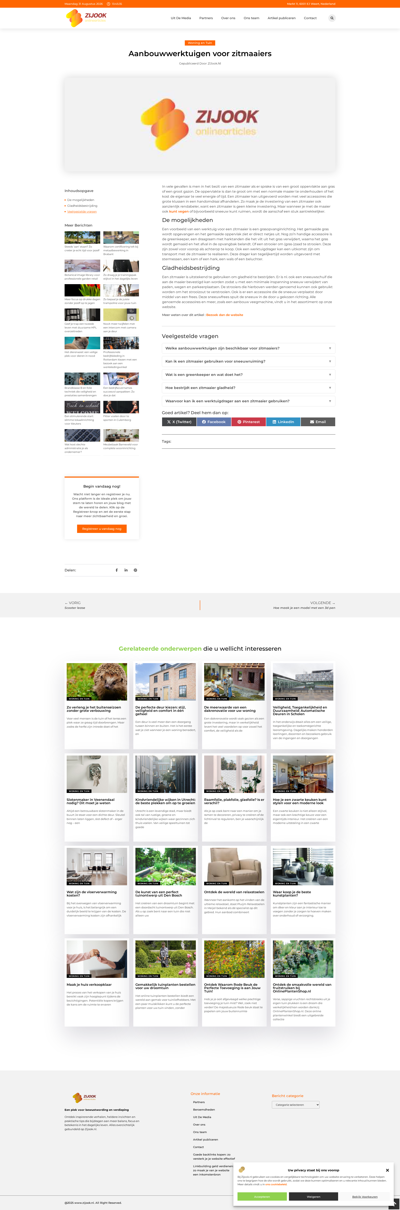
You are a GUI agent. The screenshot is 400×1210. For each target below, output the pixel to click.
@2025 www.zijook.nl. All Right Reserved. (93, 1202)
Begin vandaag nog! (101, 486)
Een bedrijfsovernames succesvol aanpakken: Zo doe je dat (119, 391)
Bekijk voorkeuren (365, 1196)
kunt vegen (179, 211)
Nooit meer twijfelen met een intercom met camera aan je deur (119, 327)
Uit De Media (181, 18)
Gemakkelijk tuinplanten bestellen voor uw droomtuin (165, 986)
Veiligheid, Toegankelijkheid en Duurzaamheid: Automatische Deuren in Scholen (300, 710)
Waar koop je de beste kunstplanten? (292, 893)
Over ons (228, 18)
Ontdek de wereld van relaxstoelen (234, 892)
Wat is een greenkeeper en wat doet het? (248, 375)
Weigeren (313, 1196)
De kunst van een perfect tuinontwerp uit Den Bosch (158, 893)
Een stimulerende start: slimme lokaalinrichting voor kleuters (79, 420)
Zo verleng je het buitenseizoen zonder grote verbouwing (94, 709)
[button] (387, 1170)
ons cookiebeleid (276, 1184)
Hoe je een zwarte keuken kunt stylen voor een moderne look (300, 801)
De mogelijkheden (80, 200)
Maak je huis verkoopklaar (89, 985)
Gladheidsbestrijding (82, 206)
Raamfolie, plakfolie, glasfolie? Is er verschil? (234, 801)
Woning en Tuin (200, 43)
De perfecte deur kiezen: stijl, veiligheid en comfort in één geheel (160, 710)
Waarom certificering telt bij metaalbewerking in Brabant (120, 250)
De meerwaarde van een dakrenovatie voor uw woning (230, 709)
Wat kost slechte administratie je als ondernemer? (76, 448)
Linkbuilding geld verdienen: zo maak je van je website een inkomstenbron (213, 1170)
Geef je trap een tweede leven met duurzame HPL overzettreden (81, 327)
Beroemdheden (204, 1109)
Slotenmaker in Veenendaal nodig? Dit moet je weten (91, 801)
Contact (310, 18)
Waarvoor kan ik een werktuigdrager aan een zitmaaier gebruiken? (248, 401)
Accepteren (262, 1196)
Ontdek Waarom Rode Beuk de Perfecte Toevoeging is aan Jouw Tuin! (232, 988)
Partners (206, 18)
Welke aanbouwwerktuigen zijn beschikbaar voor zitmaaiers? (248, 348)
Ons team (251, 18)
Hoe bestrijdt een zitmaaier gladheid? (248, 388)
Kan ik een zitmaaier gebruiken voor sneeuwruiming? (248, 361)
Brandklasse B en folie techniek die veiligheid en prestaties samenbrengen (81, 391)
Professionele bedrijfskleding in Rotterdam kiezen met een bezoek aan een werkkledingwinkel (120, 359)
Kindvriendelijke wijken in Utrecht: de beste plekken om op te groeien (165, 801)
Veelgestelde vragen (82, 211)
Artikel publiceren (282, 18)
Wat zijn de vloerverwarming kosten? (92, 893)
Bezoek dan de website (224, 315)
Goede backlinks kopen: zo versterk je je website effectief (214, 1156)
